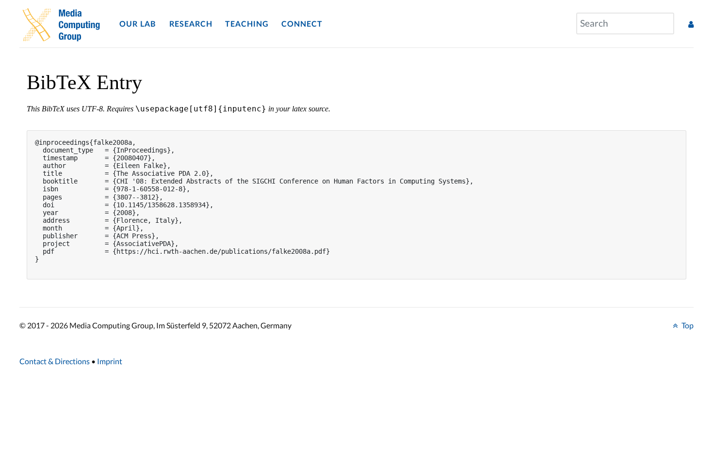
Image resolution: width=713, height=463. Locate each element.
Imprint (109, 361)
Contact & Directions (54, 361)
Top (687, 325)
